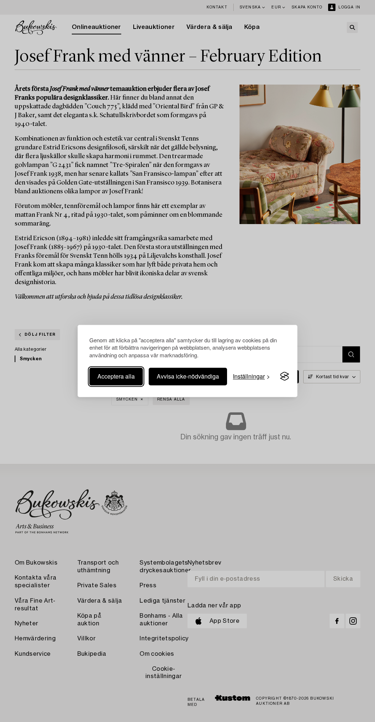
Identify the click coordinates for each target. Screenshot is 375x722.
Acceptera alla (116, 376)
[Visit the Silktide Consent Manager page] (284, 376)
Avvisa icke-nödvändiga (188, 376)
